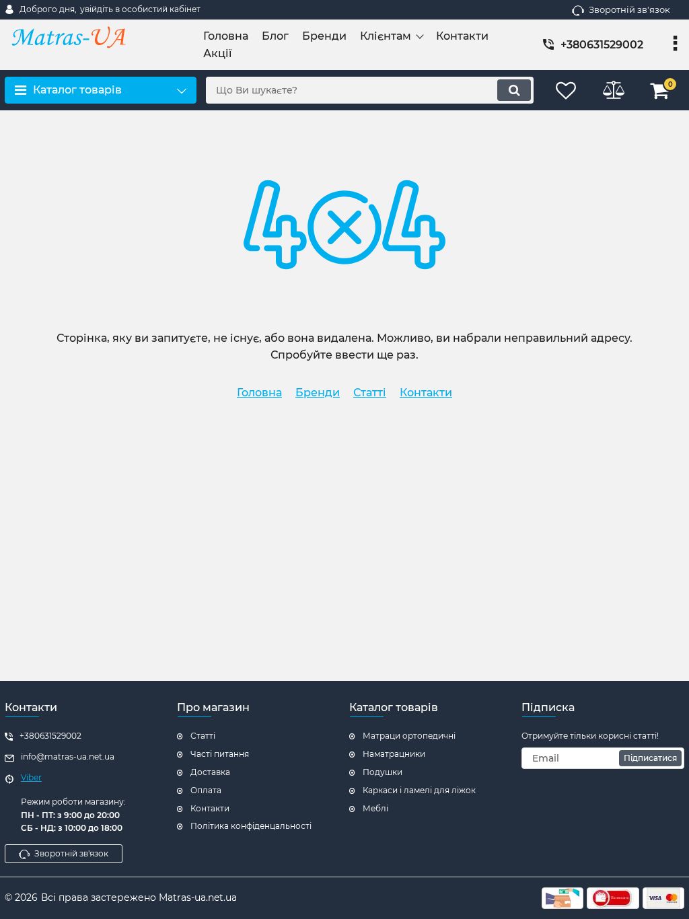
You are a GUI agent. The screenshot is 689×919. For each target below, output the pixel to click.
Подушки (382, 772)
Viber (31, 777)
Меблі (375, 808)
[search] (514, 90)
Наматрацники (394, 754)
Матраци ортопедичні (409, 736)
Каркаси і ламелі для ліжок (419, 790)
